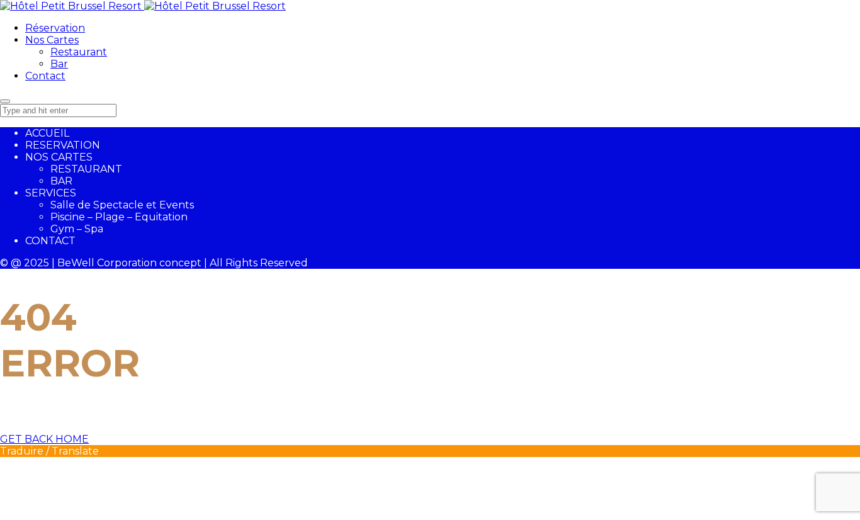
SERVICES (50, 193)
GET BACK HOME (44, 439)
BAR (61, 181)
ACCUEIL (47, 133)
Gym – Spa (76, 229)
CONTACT (50, 241)
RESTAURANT (86, 169)
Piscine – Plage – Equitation (119, 217)
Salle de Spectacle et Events (122, 205)
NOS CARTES (59, 157)
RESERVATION (62, 145)
